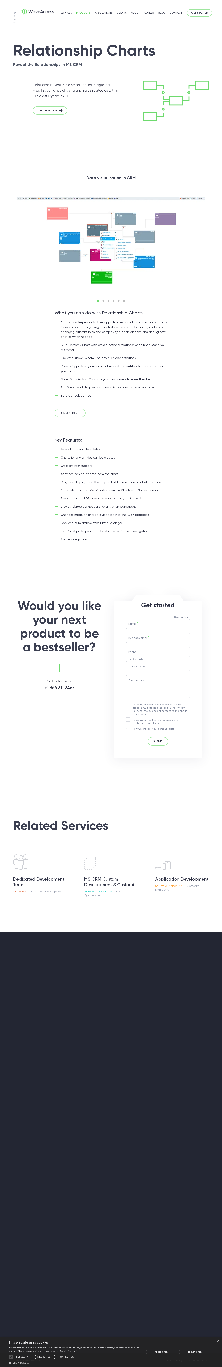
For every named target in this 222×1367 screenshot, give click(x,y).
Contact (176, 12)
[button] (98, 301)
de (15, 16)
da (15, 13)
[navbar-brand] (32, 11)
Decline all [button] (194, 1351)
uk (15, 19)
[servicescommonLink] (39, 873)
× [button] (218, 1341)
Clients (122, 12)
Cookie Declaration (69, 1351)
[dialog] (111, 1352)
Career (149, 12)
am (14, 22)
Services (66, 12)
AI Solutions (103, 12)
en (15, 10)
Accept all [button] (161, 1351)
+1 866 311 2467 (59, 687)
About (135, 12)
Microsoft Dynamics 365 (98, 891)
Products (83, 12)
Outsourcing (20, 891)
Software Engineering (168, 886)
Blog (161, 12)
